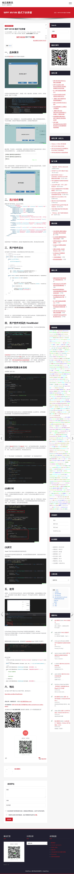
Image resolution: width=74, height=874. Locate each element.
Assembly (51, 436)
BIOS (63, 356)
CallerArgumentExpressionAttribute (55, 417)
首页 (55, 12)
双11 (57, 413)
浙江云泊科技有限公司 (63, 503)
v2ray (54, 370)
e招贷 (58, 432)
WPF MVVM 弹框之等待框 (57, 146)
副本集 (57, 503)
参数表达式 (56, 387)
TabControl (64, 477)
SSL (67, 417)
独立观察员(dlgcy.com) (26, 701)
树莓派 (63, 410)
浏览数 (60, 434)
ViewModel (59, 377)
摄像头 (62, 377)
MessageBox (33, 32)
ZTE (60, 382)
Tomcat (65, 356)
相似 (59, 405)
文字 (61, 429)
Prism (57, 498)
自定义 (55, 493)
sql (58, 391)
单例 (65, 370)
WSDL (69, 422)
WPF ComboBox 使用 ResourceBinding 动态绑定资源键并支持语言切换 (59, 86)
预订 (58, 365)
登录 (50, 424)
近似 (66, 453)
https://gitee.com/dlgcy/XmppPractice (13, 694)
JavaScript (56, 375)
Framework (68, 394)
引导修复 (65, 465)
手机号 (54, 420)
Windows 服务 (54, 474)
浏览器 (64, 469)
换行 (55, 368)
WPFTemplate (59, 469)
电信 (57, 334)
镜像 (65, 455)
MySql (51, 446)
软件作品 (60, 365)
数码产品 (60, 356)
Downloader (54, 341)
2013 (63, 413)
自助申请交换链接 (55, 856)
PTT (63, 337)
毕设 (62, 332)
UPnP (63, 401)
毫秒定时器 (61, 389)
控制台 (60, 360)
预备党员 (65, 427)
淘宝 (64, 384)
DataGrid (68, 363)
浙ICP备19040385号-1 (37, 871)
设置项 (57, 353)
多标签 (62, 420)
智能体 (51, 403)
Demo (59, 351)
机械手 (62, 406)
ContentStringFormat (60, 451)
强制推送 (60, 496)
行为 (69, 342)
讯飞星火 (54, 448)
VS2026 (66, 351)
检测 (50, 458)
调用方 (55, 462)
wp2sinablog (54, 484)
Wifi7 (50, 344)
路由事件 (62, 334)
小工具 (56, 496)
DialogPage (56, 415)
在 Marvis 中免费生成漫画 (59, 245)
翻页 (55, 413)
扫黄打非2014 (60, 455)
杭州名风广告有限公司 (63, 479)
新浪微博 (64, 493)
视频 (57, 458)
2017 (64, 341)
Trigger (66, 386)
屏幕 (56, 351)
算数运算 (62, 486)
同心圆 (68, 341)
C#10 (60, 406)
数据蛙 (56, 458)
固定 (51, 351)
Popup (54, 470)
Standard (53, 441)
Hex (55, 344)
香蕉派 (56, 477)
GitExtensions (63, 346)
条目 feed (55, 523)
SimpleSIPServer (59, 491)
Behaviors (53, 368)
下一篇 (62, 505)
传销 (58, 496)
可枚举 (68, 403)
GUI (53, 498)
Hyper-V (66, 474)
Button (52, 391)
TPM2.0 (54, 491)
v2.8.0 (60, 346)
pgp (54, 408)
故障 (61, 470)
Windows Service (65, 330)
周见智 (67, 349)
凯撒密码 (58, 408)
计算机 (53, 455)
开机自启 (57, 434)
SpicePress (64, 484)
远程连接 (51, 500)
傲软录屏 (67, 493)
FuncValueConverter (57, 422)
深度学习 (53, 496)
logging (52, 396)
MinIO (58, 349)
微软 (53, 500)
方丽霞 (57, 486)
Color (59, 503)
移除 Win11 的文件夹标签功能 (58, 200)
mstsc (60, 493)
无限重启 (60, 358)
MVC (59, 458)
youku (51, 339)
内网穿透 (55, 391)
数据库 (52, 363)
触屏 (63, 481)
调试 (57, 330)
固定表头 (54, 337)
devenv (58, 479)
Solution (63, 372)
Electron (51, 332)
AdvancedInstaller (53, 382)
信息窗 (69, 346)
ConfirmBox (23, 32)
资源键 (66, 488)
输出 (67, 446)
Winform (56, 446)
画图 (55, 351)
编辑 (51, 455)
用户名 (57, 339)
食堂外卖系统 (64, 436)
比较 (63, 361)
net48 (65, 401)
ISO (54, 339)
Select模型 (57, 370)
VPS (56, 408)
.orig (53, 467)
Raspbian (51, 356)
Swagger (51, 486)
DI (66, 375)
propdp (51, 474)
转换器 (64, 379)
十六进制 (58, 460)
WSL (62, 339)
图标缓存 (66, 462)
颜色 (53, 507)
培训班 (51, 505)
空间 (55, 406)
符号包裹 (64, 358)
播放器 (52, 384)
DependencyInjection (53, 401)
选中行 (69, 500)
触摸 (53, 330)
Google (66, 491)
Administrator (52, 479)
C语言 (51, 341)
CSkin (55, 434)
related (51, 342)
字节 (59, 372)
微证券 (62, 396)
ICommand (65, 405)
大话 (60, 344)
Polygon (51, 330)
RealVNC (68, 427)
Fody (28, 32)
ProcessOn (51, 434)
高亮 (66, 496)
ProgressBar (52, 481)
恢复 (64, 420)
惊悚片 (58, 406)
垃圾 (53, 351)
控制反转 (67, 443)
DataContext (52, 358)
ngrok (68, 420)
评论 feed (55, 527)
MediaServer (52, 453)
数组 (61, 401)
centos (52, 491)
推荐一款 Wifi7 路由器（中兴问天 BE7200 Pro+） (62, 698)
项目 (63, 342)
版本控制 (52, 462)
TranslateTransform (53, 389)
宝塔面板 (61, 351)
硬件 (61, 410)
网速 (54, 344)
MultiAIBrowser (66, 332)
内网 (55, 453)
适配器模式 (56, 405)
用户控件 (19, 33)
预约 (69, 491)
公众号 (54, 353)
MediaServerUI (59, 481)
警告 (50, 353)
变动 (56, 398)
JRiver (58, 346)
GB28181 (51, 472)
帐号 (55, 486)
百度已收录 (35, 33)
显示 (10, 45)
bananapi (51, 379)
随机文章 (54, 488)
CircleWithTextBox (62, 498)
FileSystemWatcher (64, 403)
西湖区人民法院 (62, 408)
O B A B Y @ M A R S (56, 845)
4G (57, 391)
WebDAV (55, 481)
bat (61, 375)
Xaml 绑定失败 (58, 403)
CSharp (52, 410)
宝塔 (50, 349)
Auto (54, 346)
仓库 (69, 391)
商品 (68, 455)
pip (59, 387)
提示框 (55, 469)
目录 (59, 446)
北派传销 (56, 472)
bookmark (51, 337)
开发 (50, 361)
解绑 (67, 451)
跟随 (52, 370)
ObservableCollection (59, 341)
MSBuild (65, 413)
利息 (56, 436)
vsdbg (65, 472)
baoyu (63, 368)
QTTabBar (54, 403)
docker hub (55, 451)
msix (65, 498)
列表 (64, 396)
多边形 (56, 441)
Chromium (63, 429)
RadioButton (59, 396)
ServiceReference (64, 448)
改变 (65, 342)
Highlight (57, 448)
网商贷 (51, 467)
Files (53, 505)
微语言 (55, 467)
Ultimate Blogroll (52, 429)
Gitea (67, 484)
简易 (67, 389)
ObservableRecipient (59, 439)
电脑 (66, 441)
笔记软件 (55, 377)
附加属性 (62, 458)
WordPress (58, 361)
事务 (54, 413)
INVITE (69, 351)
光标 (66, 396)
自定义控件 (64, 375)
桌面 (52, 353)
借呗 (52, 424)
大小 (65, 361)
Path (58, 441)
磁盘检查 (59, 339)
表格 (57, 484)
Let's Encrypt (54, 460)
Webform (60, 465)
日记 (53, 349)
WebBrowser (52, 372)
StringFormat (52, 386)
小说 (50, 493)
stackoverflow (60, 384)
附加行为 (52, 503)
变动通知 (58, 477)
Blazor (59, 410)
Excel (53, 339)
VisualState (62, 387)
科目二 (66, 365)
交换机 (52, 493)
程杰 (62, 427)
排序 (66, 389)
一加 (63, 470)
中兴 (61, 493)
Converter (62, 474)
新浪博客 (59, 420)
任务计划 (68, 498)
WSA (59, 484)
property (57, 505)
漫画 (67, 346)
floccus (68, 353)
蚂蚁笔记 (67, 408)
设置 (65, 349)
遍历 (58, 379)
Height (52, 375)
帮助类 (55, 349)
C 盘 (65, 410)
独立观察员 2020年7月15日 (39, 40)
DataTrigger (65, 434)
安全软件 (51, 470)
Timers (60, 370)
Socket (61, 342)
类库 (50, 396)
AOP (53, 342)
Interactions (52, 334)
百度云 (66, 377)
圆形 (54, 472)
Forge (68, 448)
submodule (60, 427)
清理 (50, 432)
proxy (62, 391)
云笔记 (62, 344)
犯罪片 (66, 424)
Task (61, 484)
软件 (53, 332)
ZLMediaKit (66, 334)
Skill (60, 405)
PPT (59, 486)
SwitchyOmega (52, 394)
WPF (16, 32)
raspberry (51, 450)
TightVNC (66, 500)
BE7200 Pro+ (56, 386)
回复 (59, 415)
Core (69, 429)
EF (68, 465)
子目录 (68, 441)
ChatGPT (66, 450)
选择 (60, 398)
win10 (55, 334)
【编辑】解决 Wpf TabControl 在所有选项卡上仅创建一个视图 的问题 (59, 112)
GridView (55, 358)
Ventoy (64, 365)
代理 (60, 507)
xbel (57, 360)
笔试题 (68, 496)
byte (52, 387)
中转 (66, 406)
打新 (66, 391)
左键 (64, 344)
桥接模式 (57, 465)
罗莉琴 (51, 484)
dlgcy (66, 344)
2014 (56, 450)
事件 (68, 467)
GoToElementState (53, 465)
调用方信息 (62, 363)
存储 (52, 360)
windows (51, 451)
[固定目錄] (46, 25)
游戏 (60, 436)
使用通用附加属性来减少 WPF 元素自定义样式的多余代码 (59, 118)
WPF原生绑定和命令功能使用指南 (59, 152)
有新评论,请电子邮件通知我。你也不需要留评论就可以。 (23, 815)
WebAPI (56, 410)
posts (50, 441)
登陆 (59, 429)
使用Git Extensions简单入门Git (58, 196)
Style (64, 458)
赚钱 (54, 398)
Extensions (68, 472)
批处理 (60, 375)
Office (56, 420)
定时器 (65, 394)
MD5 (60, 391)
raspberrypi (65, 339)
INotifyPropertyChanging (61, 450)
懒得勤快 (53, 842)
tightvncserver (55, 379)
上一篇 (63, 349)
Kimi (66, 341)
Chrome (66, 507)
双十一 (67, 458)
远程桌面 (59, 467)
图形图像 (52, 458)
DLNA (66, 420)
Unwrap (59, 472)
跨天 (58, 453)
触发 (63, 460)
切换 (55, 330)
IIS (52, 346)
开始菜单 (60, 488)
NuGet (52, 488)
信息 (67, 406)
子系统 (58, 436)
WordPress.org (56, 531)
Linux (53, 415)
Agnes (56, 443)
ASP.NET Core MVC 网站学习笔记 (59, 170)
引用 (52, 361)
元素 (56, 360)
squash (52, 398)
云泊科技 (63, 370)
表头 (57, 467)
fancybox (65, 439)
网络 (67, 342)
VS (51, 349)
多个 (50, 360)
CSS (54, 503)
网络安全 (56, 365)
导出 (53, 450)
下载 (54, 387)
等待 (52, 446)
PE (68, 458)
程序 (66, 358)
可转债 (62, 353)
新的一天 (63, 441)
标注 (56, 470)
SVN (54, 363)
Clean (68, 453)
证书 (64, 377)
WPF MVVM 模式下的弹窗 (64, 12)
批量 (63, 386)
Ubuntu (55, 396)
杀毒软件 (60, 349)
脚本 (55, 507)
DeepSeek (63, 422)
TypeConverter (67, 469)
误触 (61, 361)
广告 (63, 455)
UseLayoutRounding (65, 398)
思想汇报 (68, 370)
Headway (62, 472)
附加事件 (60, 394)
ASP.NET (65, 363)
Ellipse (68, 344)
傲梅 (50, 387)
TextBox (66, 432)
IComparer (58, 368)
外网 (64, 470)
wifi (66, 455)
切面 (52, 413)
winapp (51, 507)
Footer (60, 332)
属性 (57, 384)
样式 (62, 491)
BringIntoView (52, 365)
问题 (61, 477)
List (59, 448)
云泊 (64, 406)
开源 (50, 405)
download (51, 498)
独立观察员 (7, 2)
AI (62, 469)
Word (58, 358)
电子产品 (58, 398)
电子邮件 (67, 481)
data (64, 467)
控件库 (58, 332)
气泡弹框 (56, 429)
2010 (54, 360)
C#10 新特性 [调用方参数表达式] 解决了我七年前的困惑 (59, 233)
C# (56, 453)
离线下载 (62, 500)
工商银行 (66, 384)
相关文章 (58, 401)
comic (55, 427)
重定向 (64, 496)
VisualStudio (67, 337)
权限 (63, 424)
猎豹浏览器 (68, 401)
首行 (61, 413)
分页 (65, 417)
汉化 (67, 424)
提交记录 (54, 439)
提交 (57, 372)
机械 (66, 477)
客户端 (57, 493)
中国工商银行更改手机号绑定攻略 (59, 209)
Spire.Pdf (54, 361)
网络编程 (59, 334)
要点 (52, 344)
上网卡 (59, 342)
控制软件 (54, 356)
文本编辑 (52, 408)
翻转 (62, 434)
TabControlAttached (64, 360)
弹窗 (16, 33)
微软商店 (63, 382)
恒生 (60, 500)
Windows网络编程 (63, 446)
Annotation (51, 427)
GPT (56, 346)
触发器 (69, 360)
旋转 (67, 391)
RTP (59, 470)
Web (54, 505)
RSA (53, 422)
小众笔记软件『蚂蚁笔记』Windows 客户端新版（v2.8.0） (62, 723)
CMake (68, 413)
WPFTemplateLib (62, 432)
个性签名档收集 (57, 257)
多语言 (64, 488)
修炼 (54, 446)
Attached (66, 460)
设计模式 (52, 405)
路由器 (56, 432)
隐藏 (57, 590)
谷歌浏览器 (67, 382)
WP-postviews (60, 330)
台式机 (69, 503)
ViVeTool (51, 448)
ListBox (58, 344)
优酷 (63, 394)
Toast (53, 406)
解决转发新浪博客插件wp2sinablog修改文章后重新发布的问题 (60, 291)
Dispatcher (61, 386)
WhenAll (68, 339)
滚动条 (67, 361)
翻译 (64, 391)
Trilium (53, 469)
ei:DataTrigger (52, 477)
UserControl (8, 33)
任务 (58, 470)
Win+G (51, 415)
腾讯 (54, 375)
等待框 (55, 372)
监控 (68, 365)
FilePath (51, 406)
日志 (66, 467)
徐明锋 (55, 479)
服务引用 (61, 337)
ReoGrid (68, 479)
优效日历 (53, 849)
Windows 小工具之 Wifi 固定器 (58, 144)
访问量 (67, 429)
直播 (69, 465)
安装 (65, 451)
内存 (63, 351)
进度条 (62, 467)
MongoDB (57, 507)
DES (67, 439)
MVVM (38, 32)
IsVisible (68, 386)
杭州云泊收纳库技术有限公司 (58, 424)
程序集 (64, 453)
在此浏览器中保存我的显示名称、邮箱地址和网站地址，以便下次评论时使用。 (26, 811)
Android (61, 460)
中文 (66, 470)
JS (67, 396)
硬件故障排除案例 (57, 259)
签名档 (68, 358)
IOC (58, 500)
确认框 (23, 33)
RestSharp (63, 507)
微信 (55, 498)
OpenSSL (56, 500)
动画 (63, 465)
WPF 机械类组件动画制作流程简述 (59, 180)
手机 (69, 424)
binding (56, 455)
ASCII (51, 346)
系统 (54, 410)
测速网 (57, 356)
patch (57, 427)
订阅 (36, 815)
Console (63, 417)
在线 (55, 384)
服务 (67, 436)
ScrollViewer (53, 443)
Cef (54, 342)
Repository (60, 453)
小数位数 (57, 488)
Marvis (57, 342)
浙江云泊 (61, 379)
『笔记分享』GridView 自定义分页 (59, 166)
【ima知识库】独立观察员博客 (58, 852)
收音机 (60, 441)
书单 (57, 337)
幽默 (56, 382)
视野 (59, 337)
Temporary (59, 474)
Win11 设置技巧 (65, 632)
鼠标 (55, 394)
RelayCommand (67, 372)
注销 (59, 413)
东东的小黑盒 (54, 847)
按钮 (67, 410)
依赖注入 (65, 353)
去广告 (52, 439)
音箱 (54, 384)
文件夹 (59, 382)
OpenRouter (66, 505)
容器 (64, 389)
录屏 (65, 481)
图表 (53, 486)
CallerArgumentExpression (60, 462)
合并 (61, 368)
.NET (63, 405)
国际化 (58, 394)
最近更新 (66, 422)
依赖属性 (57, 389)
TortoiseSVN (58, 363)
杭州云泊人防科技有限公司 (61, 443)
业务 (64, 491)
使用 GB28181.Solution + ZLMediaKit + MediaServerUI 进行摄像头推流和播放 (59, 176)
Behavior (52, 432)
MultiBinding (52, 377)
